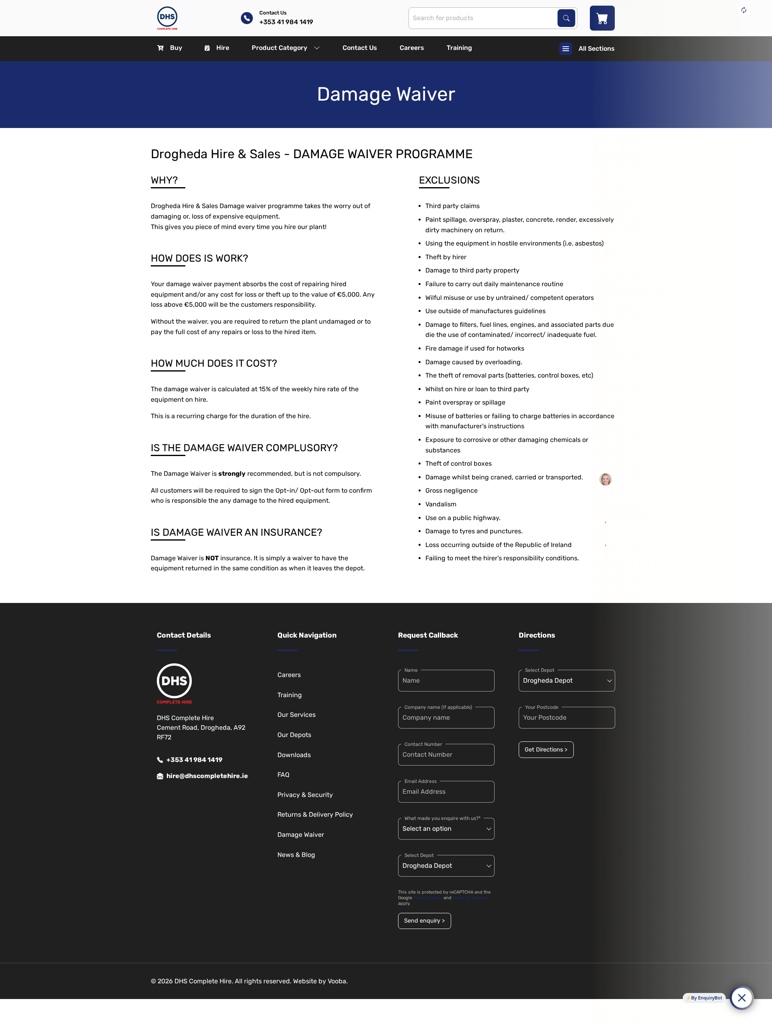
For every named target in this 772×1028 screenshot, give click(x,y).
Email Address (420, 781)
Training (459, 48)
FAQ (283, 774)
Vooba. (338, 981)
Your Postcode (541, 707)
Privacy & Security (305, 795)
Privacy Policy (427, 897)
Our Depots (294, 735)
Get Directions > (546, 749)
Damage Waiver (300, 834)
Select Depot (419, 855)
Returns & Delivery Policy (315, 814)
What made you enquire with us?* (442, 818)
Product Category (279, 48)
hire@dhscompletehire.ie (207, 776)
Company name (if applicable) (438, 707)
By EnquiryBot (706, 998)
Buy (176, 48)
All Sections (597, 48)
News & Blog (296, 855)
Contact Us (360, 48)
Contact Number (423, 744)
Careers (412, 48)
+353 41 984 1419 (194, 760)
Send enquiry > (424, 920)
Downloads (294, 755)
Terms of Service (470, 897)
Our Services (296, 714)
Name (411, 670)
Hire (222, 48)
